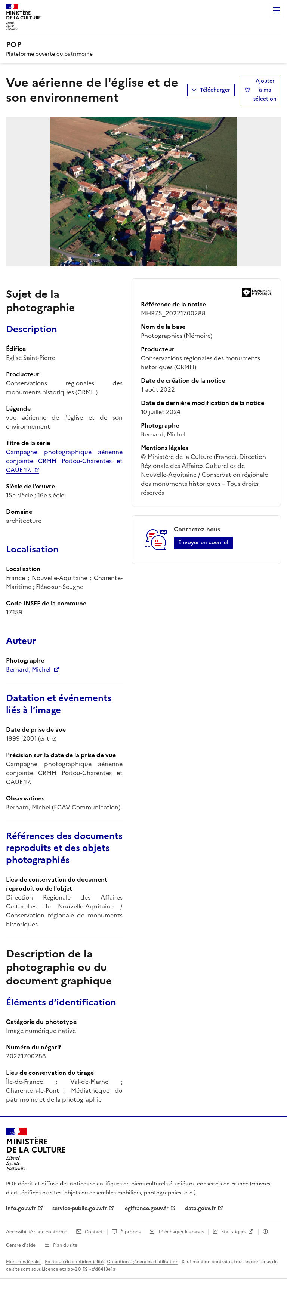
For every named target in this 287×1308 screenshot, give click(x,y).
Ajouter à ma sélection (265, 90)
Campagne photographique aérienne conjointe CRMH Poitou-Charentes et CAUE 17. (64, 460)
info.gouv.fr (21, 1208)
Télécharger (215, 90)
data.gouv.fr (200, 1208)
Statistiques (233, 1231)
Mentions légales (23, 1261)
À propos (130, 1231)
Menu (276, 10)
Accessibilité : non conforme (36, 1231)
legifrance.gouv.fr (146, 1208)
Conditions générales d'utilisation (142, 1261)
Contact (94, 1231)
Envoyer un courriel (203, 542)
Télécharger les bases (181, 1231)
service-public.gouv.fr (79, 1208)
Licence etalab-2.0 (61, 1269)
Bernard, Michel (28, 669)
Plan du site (65, 1245)
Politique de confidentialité (74, 1261)
